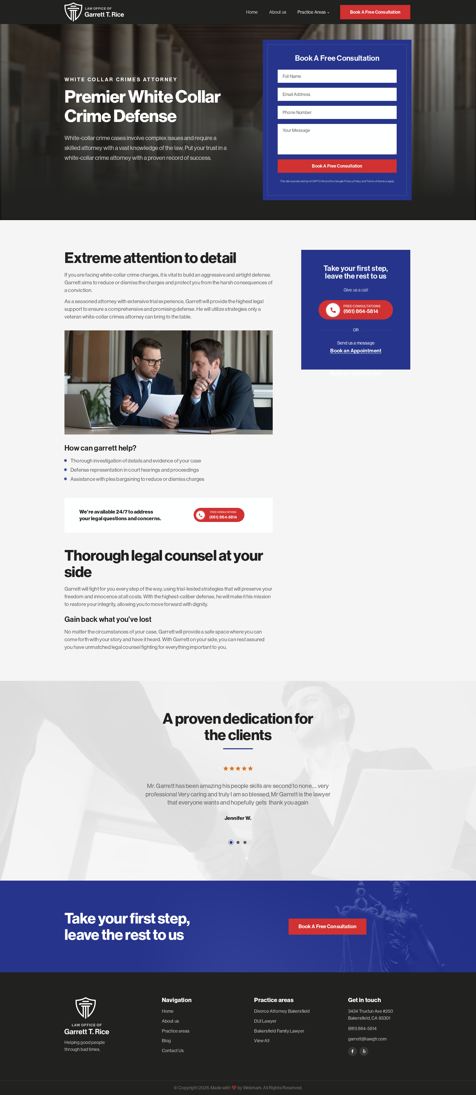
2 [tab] (238, 842)
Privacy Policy (352, 181)
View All (261, 1040)
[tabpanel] (238, 806)
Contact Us (173, 1050)
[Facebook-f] (352, 1051)
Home (168, 1011)
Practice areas (176, 1031)
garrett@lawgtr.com (367, 1039)
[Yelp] (363, 1051)
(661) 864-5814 (362, 1028)
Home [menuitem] (252, 12)
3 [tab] (244, 842)
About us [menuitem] (277, 12)
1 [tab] (231, 842)
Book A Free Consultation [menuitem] (375, 12)
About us (170, 1021)
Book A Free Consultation (337, 166)
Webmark (252, 1087)
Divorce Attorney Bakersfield (282, 1011)
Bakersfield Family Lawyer (279, 1031)
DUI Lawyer (265, 1021)
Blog (166, 1040)
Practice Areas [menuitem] (312, 12)
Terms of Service (376, 181)
